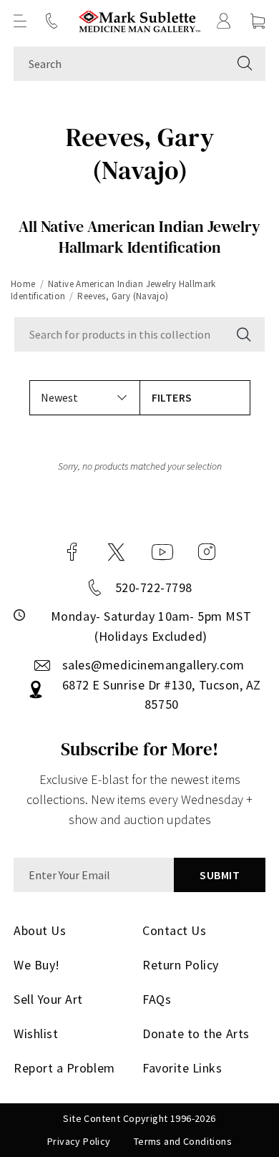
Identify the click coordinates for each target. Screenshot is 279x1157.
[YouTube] (162, 552)
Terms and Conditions (183, 1141)
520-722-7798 (153, 587)
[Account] (224, 21)
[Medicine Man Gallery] (140, 21)
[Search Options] (242, 334)
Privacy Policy (79, 1141)
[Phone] (51, 21)
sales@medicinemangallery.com (153, 665)
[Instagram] (206, 552)
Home (23, 284)
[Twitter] (116, 552)
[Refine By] (195, 397)
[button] (20, 20)
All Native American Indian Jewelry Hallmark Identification (139, 237)
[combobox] (119, 64)
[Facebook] (72, 552)
